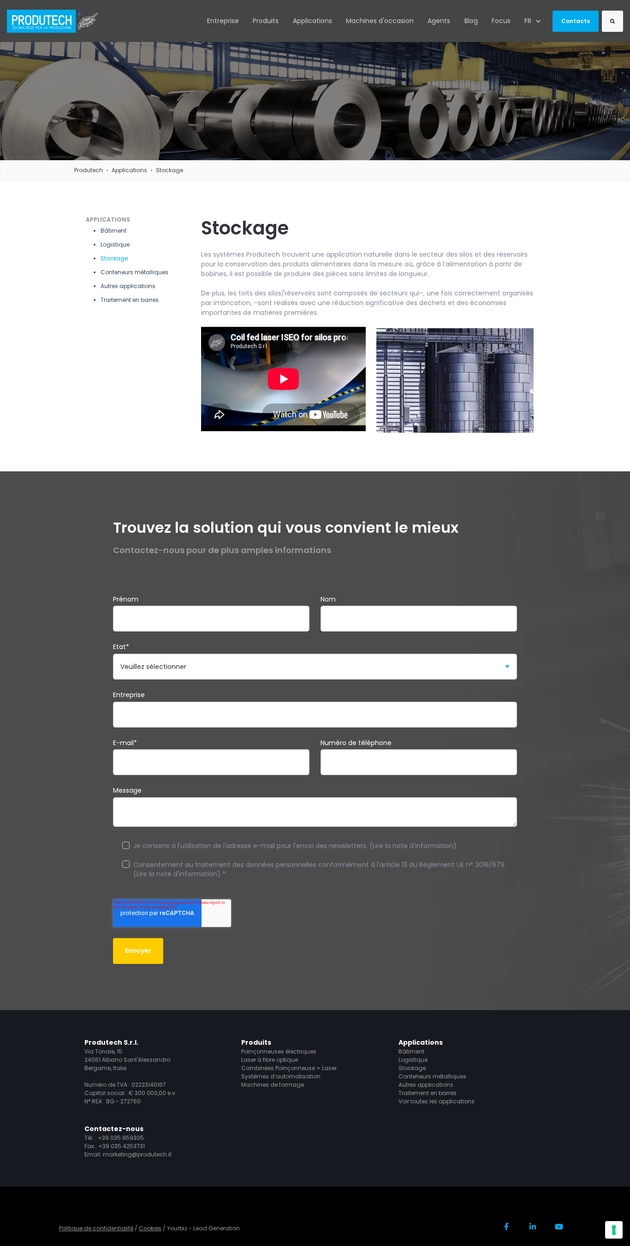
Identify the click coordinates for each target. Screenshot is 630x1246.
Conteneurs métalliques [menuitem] (134, 272)
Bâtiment (411, 1051)
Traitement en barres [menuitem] (130, 300)
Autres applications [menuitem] (128, 286)
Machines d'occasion (380, 20)
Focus (501, 20)
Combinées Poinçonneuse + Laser (289, 1068)
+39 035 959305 (121, 1138)
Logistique (413, 1060)
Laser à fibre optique (269, 1060)
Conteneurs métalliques (432, 1076)
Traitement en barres (427, 1093)
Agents (439, 20)
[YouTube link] (558, 1226)
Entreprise (223, 20)
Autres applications (425, 1085)
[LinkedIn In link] (532, 1226)
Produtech (88, 170)
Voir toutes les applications (436, 1101)
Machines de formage (272, 1085)
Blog (471, 20)
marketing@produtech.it (137, 1154)
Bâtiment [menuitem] (113, 231)
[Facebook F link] (506, 1226)
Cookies (150, 1228)
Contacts (575, 21)
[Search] (612, 21)
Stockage (169, 170)
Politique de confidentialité (96, 1228)
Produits (266, 20)
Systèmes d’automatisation (281, 1076)
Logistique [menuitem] (115, 244)
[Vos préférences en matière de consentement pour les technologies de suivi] (614, 1230)
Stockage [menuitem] (114, 258)
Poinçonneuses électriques (278, 1051)
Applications (312, 20)
